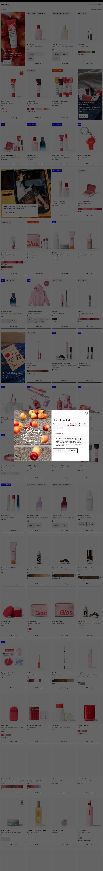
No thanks (71, 450)
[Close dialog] (86, 413)
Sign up (59, 450)
